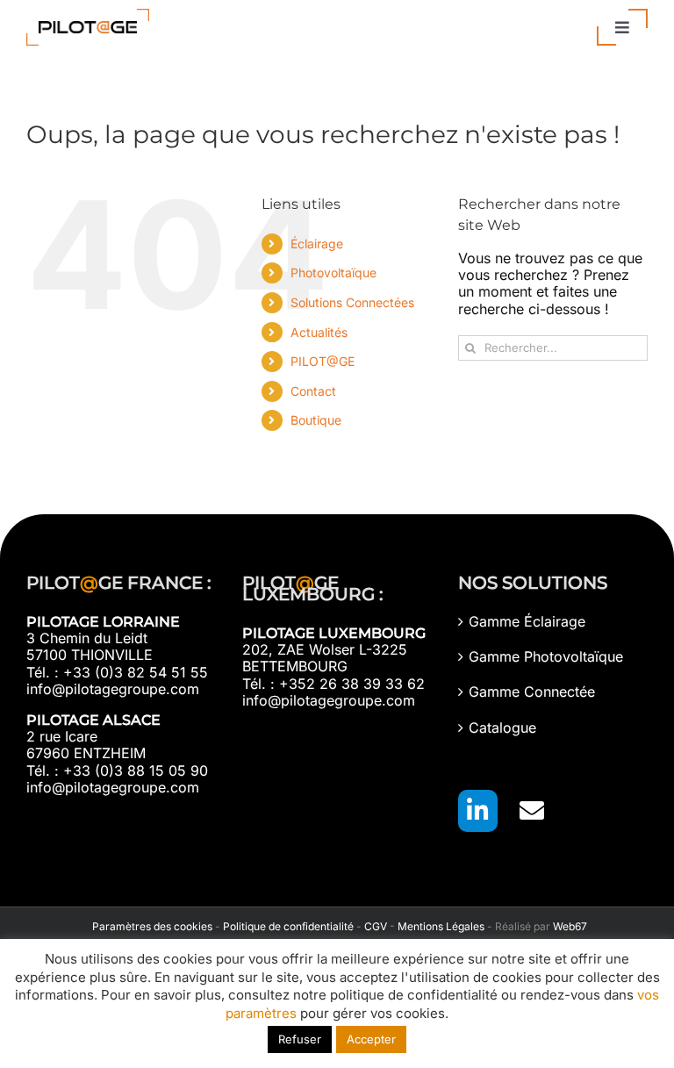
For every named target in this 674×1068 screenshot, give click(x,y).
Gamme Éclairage (527, 621)
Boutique (315, 419)
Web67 (570, 926)
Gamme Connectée (532, 692)
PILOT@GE (322, 361)
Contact (313, 390)
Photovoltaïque (333, 272)
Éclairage (316, 243)
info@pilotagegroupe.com (112, 689)
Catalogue (502, 728)
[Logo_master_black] (87, 16)
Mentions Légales (441, 926)
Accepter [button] (371, 1039)
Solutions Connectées (352, 302)
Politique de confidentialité (288, 926)
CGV (375, 926)
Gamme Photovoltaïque (546, 657)
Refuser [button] (299, 1039)
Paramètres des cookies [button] (149, 926)
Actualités (319, 332)
